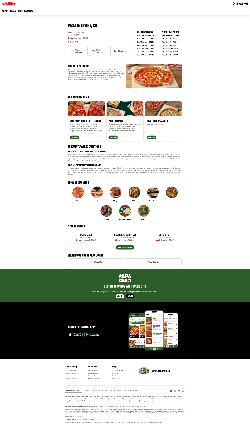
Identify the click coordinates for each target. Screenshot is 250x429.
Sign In (130, 296)
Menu (5, 10)
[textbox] (96, 75)
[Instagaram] (183, 390)
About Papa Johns (70, 370)
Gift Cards (115, 376)
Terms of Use (96, 390)
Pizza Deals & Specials (131, 390)
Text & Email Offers (116, 390)
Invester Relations (70, 373)
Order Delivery (78, 51)
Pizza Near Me (153, 262)
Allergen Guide (93, 373)
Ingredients (92, 376)
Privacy (87, 390)
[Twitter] (176, 391)
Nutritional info (93, 370)
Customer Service (117, 370)
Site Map (104, 390)
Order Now (74, 137)
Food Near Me (96, 262)
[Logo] (9, 3)
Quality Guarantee (94, 378)
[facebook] (172, 390)
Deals (13, 10)
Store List (115, 378)
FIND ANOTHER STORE (125, 247)
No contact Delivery (71, 378)
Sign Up (120, 296)
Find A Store (241, 3)
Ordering (115, 373)
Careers (67, 376)
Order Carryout (99, 51)
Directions (122, 51)
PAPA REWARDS (25, 10)
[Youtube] (180, 390)
